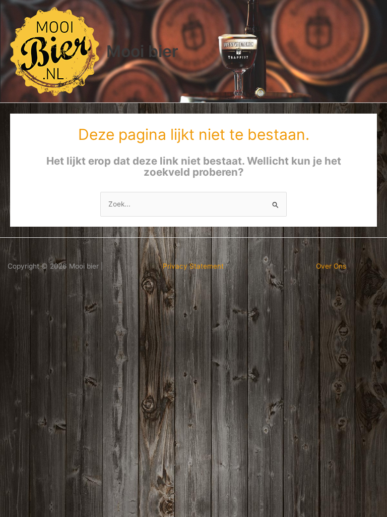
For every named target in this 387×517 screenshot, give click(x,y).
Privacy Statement (193, 266)
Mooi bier (142, 51)
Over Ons (331, 266)
